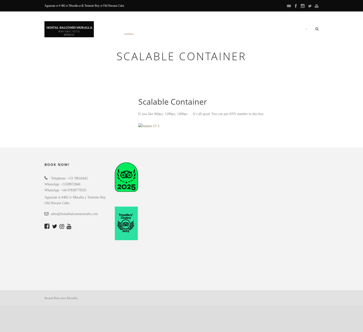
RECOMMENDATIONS (251, 29)
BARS (221, 29)
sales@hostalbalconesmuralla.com (74, 214)
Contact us (287, 29)
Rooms (149, 29)
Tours (202, 29)
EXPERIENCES (176, 29)
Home (129, 29)
